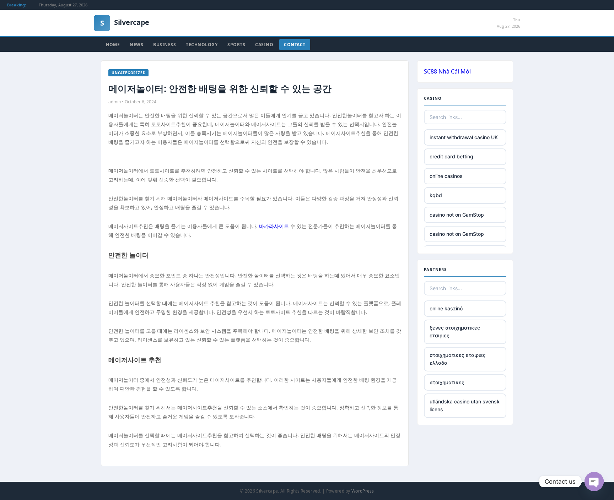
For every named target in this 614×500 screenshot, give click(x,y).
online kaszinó (446, 308)
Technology (201, 45)
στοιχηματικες (447, 382)
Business (164, 45)
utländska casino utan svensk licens (465, 405)
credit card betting (451, 156)
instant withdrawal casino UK (464, 137)
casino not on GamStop (457, 215)
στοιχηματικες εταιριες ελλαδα (458, 359)
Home (113, 45)
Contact (295, 45)
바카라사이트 (274, 226)
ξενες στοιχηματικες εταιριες (455, 331)
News (136, 45)
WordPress (362, 491)
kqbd (436, 195)
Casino (264, 45)
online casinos (446, 176)
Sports (236, 45)
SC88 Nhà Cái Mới (447, 71)
